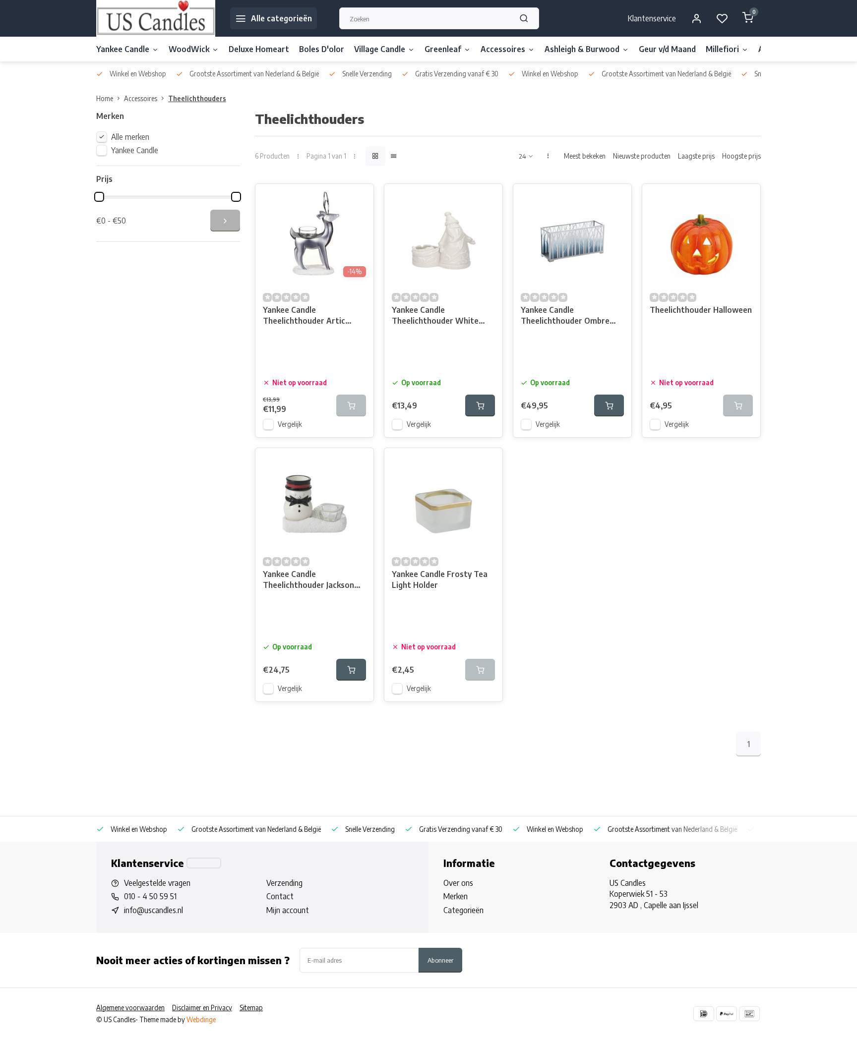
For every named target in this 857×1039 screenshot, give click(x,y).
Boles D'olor (321, 49)
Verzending (284, 883)
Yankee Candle (122, 49)
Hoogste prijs (741, 156)
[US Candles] (155, 18)
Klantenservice (652, 18)
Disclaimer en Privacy (202, 1007)
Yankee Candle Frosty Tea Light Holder (440, 579)
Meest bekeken (585, 156)
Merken (455, 896)
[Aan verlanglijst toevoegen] (358, 199)
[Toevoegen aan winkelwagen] (480, 405)
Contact (280, 896)
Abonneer (440, 960)
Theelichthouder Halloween (701, 310)
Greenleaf (443, 49)
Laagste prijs (696, 156)
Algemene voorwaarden (130, 1007)
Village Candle (379, 49)
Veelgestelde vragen (157, 883)
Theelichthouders (197, 98)
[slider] (99, 197)
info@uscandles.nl (153, 910)
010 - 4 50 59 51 (150, 896)
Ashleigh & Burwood (582, 49)
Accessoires (503, 49)
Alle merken (130, 137)
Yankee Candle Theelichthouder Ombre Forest (565, 316)
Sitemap (251, 1007)
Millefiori (722, 49)
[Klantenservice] (203, 863)
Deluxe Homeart (259, 49)
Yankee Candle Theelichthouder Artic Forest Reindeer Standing (310, 316)
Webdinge (201, 1019)
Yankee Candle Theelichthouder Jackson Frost (308, 580)
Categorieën (463, 910)
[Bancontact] (749, 1013)
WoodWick (189, 49)
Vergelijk (290, 424)
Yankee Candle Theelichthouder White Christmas (435, 316)
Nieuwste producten (642, 156)
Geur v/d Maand (667, 49)
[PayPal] (726, 1013)
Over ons (458, 883)
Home (104, 98)
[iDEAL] (703, 1013)
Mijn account (287, 910)
